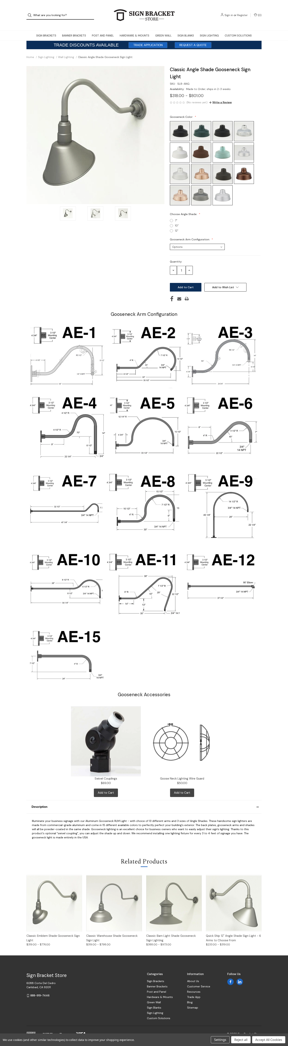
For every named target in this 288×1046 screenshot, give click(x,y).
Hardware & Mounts (134, 35)
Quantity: (176, 261)
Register (242, 15)
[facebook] (230, 981)
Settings (220, 1040)
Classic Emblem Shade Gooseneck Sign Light (53, 938)
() (259, 15)
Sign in (229, 15)
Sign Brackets (46, 35)
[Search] (30, 15)
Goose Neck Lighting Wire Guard (182, 779)
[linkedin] (239, 981)
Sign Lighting (209, 35)
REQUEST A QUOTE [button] (193, 45)
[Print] (187, 299)
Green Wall (163, 35)
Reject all (240, 1040)
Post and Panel (103, 35)
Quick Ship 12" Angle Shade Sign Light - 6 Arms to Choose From (233, 938)
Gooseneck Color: (182, 117)
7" (176, 220)
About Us (193, 981)
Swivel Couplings (106, 779)
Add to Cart (106, 793)
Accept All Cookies (268, 1040)
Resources (193, 991)
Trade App (193, 997)
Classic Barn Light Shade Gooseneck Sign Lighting (171, 938)
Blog (190, 1002)
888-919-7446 (40, 995)
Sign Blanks (186, 35)
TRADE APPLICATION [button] (148, 45)
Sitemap (192, 1007)
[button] (144, 806)
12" (176, 230)
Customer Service (198, 986)
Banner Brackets (74, 35)
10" (177, 225)
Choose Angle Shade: (184, 214)
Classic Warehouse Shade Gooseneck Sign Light (112, 938)
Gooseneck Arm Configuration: (190, 239)
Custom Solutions (238, 35)
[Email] (179, 299)
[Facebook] (172, 299)
